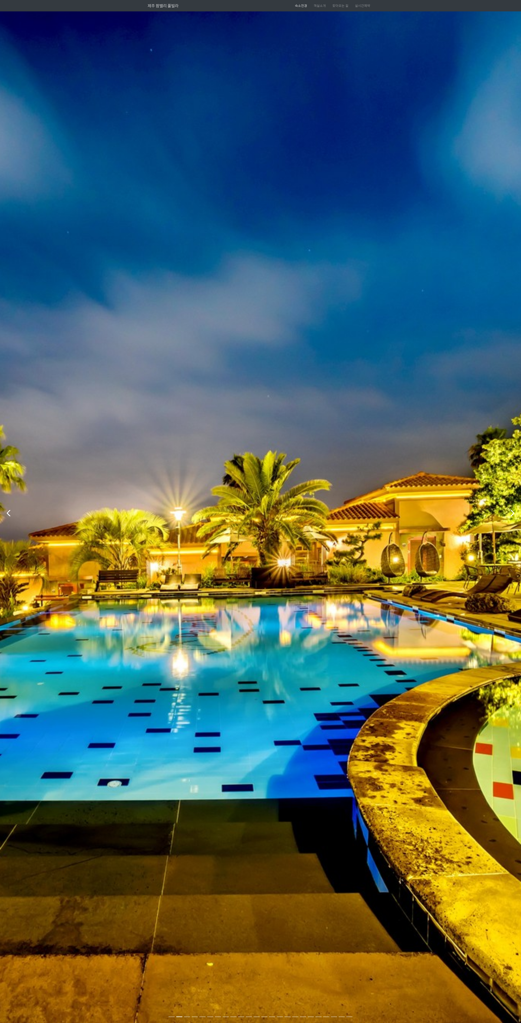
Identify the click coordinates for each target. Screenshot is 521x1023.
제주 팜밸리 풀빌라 (163, 5)
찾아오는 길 (340, 5)
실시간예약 (362, 5)
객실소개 (320, 5)
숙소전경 (301, 5)
